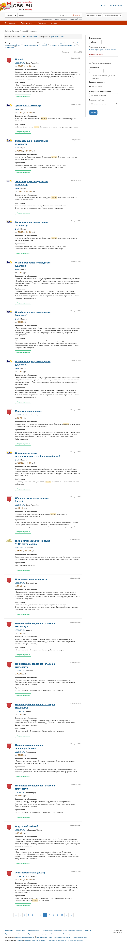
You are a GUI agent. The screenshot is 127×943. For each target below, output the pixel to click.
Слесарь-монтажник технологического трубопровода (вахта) (37, 454)
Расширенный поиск (75, 19)
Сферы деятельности (98, 47)
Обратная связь (20, 930)
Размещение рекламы (34, 930)
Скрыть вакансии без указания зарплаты (103, 77)
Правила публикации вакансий (56, 940)
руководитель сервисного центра (62, 45)
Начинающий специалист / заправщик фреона (29, 746)
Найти (77, 15)
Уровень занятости (97, 82)
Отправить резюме (23, 96)
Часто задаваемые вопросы (52, 930)
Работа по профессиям (80, 937)
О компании (87, 930)
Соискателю (10, 23)
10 (62, 915)
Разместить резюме (94, 15)
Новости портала (56, 934)
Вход (103, 5)
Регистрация (116, 5)
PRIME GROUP (20, 548)
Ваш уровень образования (100, 91)
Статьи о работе (68, 934)
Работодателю (27, 23)
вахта (69, 43)
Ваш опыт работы (96, 100)
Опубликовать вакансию (112, 15)
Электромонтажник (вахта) (30, 872)
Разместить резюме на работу (25, 937)
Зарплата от (94, 67)
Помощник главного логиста (31, 579)
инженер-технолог (31, 45)
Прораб (19, 59)
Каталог (56, 19)
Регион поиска (95, 38)
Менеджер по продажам (28, 410)
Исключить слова (96, 54)
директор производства (27, 43)
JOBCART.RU (20, 63)
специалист (9, 47)
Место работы (95, 87)
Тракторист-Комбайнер (28, 105)
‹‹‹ (16, 915)
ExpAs (17, 109)
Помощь (53, 23)
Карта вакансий (47, 19)
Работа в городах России (44, 937)
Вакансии (11, 15)
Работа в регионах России (62, 937)
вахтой (44, 45)
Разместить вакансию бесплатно (34, 940)
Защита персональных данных (72, 930)
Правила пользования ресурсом (38, 934)
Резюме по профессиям (75, 940)
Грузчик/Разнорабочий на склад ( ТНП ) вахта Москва (33, 542)
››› (71, 915)
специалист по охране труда (51, 43)
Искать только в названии (101, 63)
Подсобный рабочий (26, 826)
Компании (64, 19)
